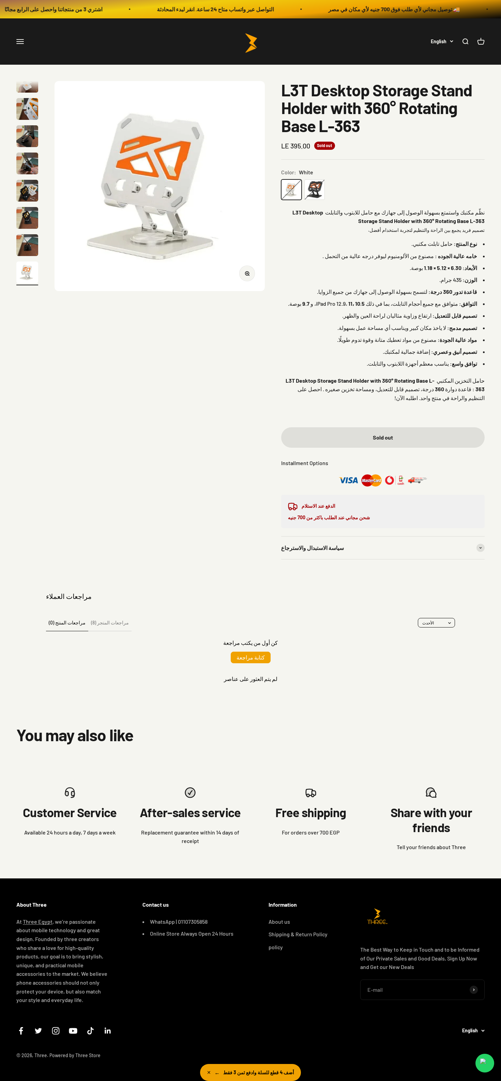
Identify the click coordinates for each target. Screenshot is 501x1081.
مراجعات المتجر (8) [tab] (110, 622)
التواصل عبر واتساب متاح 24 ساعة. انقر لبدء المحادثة (192, 9)
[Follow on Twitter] (38, 1030)
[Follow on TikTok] (90, 1030)
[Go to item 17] (27, 273)
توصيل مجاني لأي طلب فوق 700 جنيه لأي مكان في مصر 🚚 (371, 9)
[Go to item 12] (27, 137)
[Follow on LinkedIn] (107, 1030)
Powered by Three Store (75, 1055)
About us (279, 921)
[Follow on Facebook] (21, 1030)
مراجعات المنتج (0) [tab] (67, 622)
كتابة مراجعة (251, 657)
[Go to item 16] (27, 246)
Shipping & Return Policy (298, 934)
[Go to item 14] (27, 192)
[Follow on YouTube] (73, 1030)
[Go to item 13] (27, 164)
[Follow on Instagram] (55, 1030)
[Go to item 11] (27, 110)
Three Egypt (37, 921)
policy (276, 947)
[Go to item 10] (27, 83)
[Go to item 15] (27, 219)
